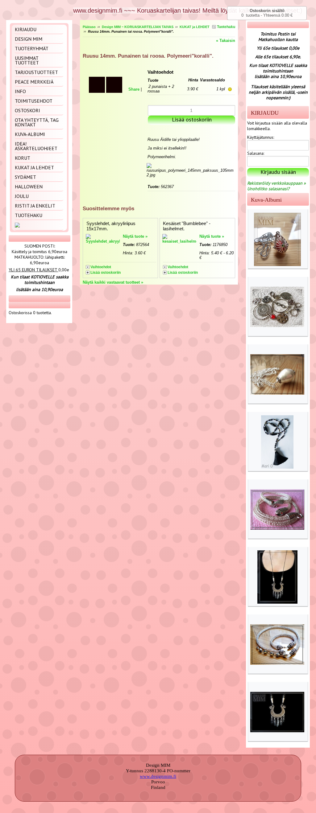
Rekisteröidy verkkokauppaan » (276, 183)
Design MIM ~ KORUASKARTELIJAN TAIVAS (137, 27)
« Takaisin (225, 40)
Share (133, 89)
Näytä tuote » (135, 236)
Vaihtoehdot (100, 267)
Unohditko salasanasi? (268, 188)
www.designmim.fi (158, 776)
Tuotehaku (225, 27)
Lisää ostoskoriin (105, 272)
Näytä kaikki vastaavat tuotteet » (113, 282)
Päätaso (89, 27)
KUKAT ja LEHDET (195, 27)
